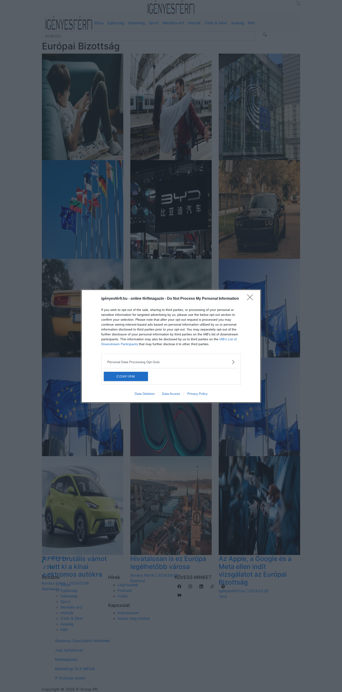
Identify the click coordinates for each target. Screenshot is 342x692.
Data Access (171, 394)
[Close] (251, 298)
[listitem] (171, 362)
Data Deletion (145, 394)
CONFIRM (126, 376)
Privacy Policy (197, 394)
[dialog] (171, 346)
